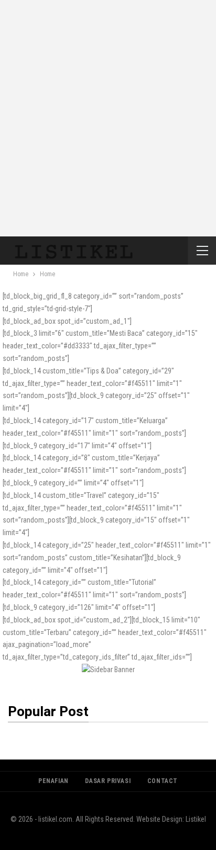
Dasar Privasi (108, 781)
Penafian (53, 781)
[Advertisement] (108, 113)
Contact (162, 781)
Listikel (196, 819)
